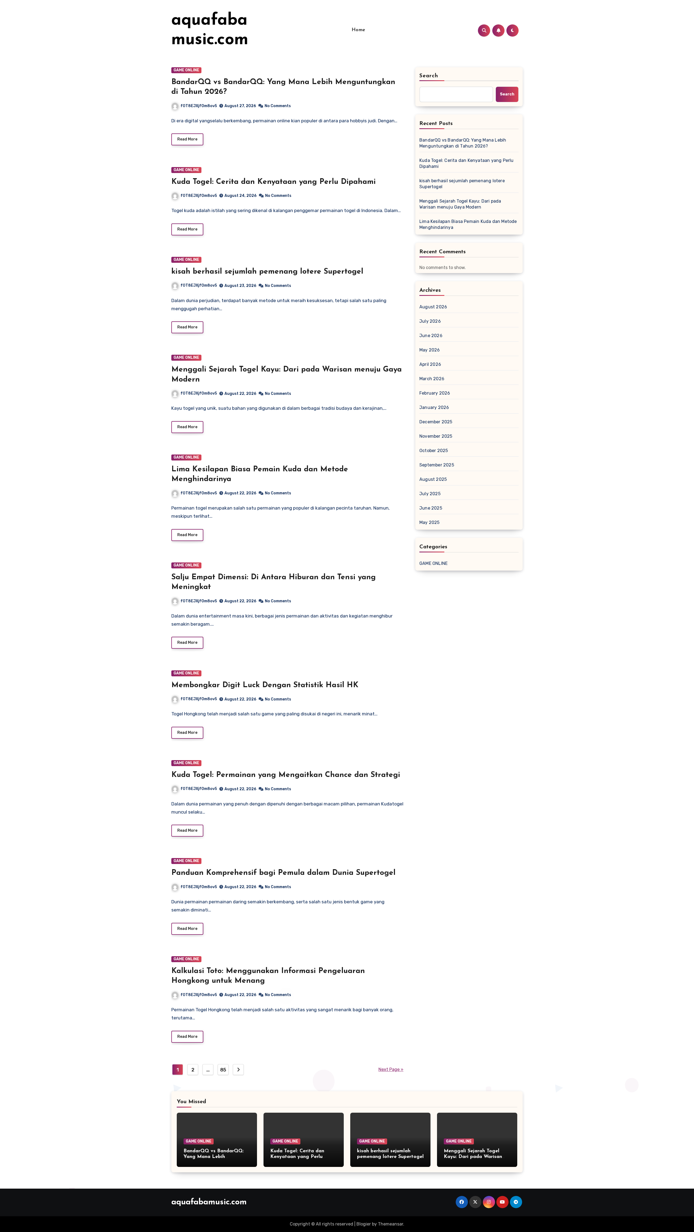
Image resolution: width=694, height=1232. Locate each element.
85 (223, 1070)
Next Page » (390, 1069)
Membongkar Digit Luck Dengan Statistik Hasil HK (264, 685)
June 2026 (430, 335)
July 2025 (430, 493)
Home (358, 30)
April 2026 (430, 364)
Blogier (363, 1224)
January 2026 (434, 407)
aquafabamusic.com (209, 1202)
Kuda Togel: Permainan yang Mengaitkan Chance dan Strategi (285, 775)
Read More (187, 139)
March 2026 (431, 378)
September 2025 (436, 465)
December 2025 (435, 421)
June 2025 (430, 508)
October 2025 (433, 450)
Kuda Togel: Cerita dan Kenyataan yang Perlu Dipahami (273, 182)
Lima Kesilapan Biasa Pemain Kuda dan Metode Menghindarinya (468, 224)
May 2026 (429, 350)
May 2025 (429, 522)
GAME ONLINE (186, 70)
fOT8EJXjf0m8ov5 (199, 106)
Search (428, 76)
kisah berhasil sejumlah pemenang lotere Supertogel (267, 272)
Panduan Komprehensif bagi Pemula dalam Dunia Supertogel (283, 873)
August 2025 (433, 479)
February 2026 (434, 393)
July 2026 (430, 321)
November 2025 (435, 436)
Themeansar (390, 1224)
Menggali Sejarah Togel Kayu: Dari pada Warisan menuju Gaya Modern (460, 204)
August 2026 (433, 306)
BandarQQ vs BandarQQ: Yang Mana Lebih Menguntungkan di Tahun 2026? (462, 143)
